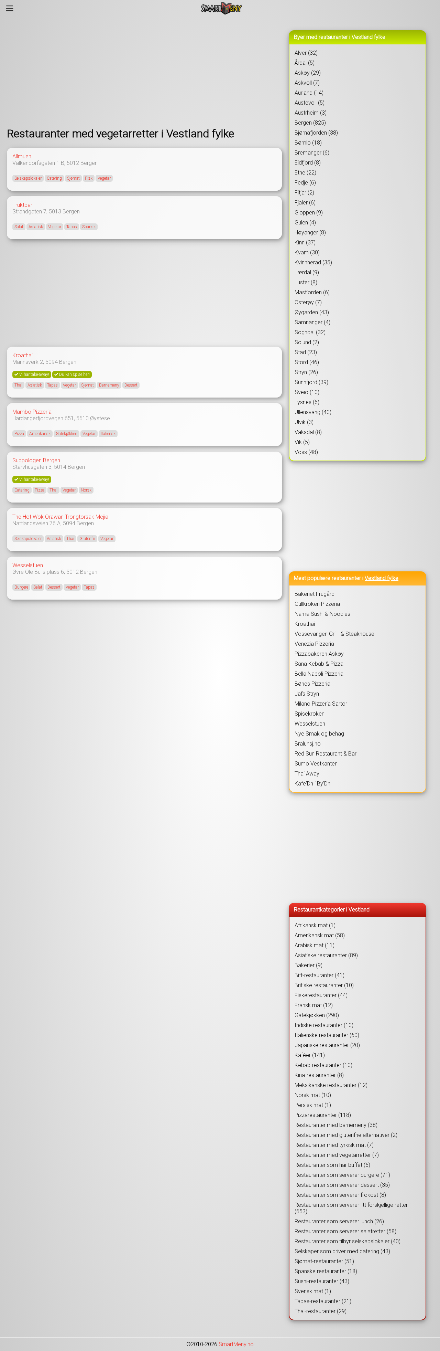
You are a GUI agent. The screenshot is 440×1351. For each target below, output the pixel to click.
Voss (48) (306, 452)
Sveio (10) (307, 392)
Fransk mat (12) (314, 1005)
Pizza (19, 433)
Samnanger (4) (312, 322)
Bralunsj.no (308, 743)
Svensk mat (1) (313, 1291)
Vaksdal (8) (308, 432)
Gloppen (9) (309, 212)
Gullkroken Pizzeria (317, 604)
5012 (73, 163)
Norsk (86, 490)
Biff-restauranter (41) (319, 975)
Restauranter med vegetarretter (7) (337, 1155)
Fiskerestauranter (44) (321, 995)
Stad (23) (306, 352)
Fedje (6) (305, 182)
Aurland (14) (309, 92)
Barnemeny (109, 385)
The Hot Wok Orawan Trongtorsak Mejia (60, 517)
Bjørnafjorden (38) (316, 132)
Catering (54, 178)
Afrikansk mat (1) (315, 925)
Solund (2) (307, 342)
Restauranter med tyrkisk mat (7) (334, 1145)
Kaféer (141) (310, 1055)
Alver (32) (306, 53)
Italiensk (108, 433)
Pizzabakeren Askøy (319, 654)
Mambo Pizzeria (32, 412)
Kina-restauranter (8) (319, 1075)
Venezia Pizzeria (314, 644)
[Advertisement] (144, 71)
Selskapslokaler (28, 178)
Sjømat (73, 178)
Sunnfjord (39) (311, 382)
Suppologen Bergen (36, 460)
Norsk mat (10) (313, 1095)
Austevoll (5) (309, 102)
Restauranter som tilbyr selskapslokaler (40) (347, 1241)
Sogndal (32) (310, 332)
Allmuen (21, 156)
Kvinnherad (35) (313, 262)
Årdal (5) (305, 63)
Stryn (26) (306, 372)
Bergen (89, 163)
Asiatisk (36, 226)
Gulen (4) (305, 222)
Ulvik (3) (304, 422)
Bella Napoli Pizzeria (319, 674)
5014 (60, 467)
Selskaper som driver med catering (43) (342, 1251)
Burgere (21, 587)
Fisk (88, 178)
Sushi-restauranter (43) (322, 1281)
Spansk (89, 226)
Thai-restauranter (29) (320, 1311)
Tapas (71, 226)
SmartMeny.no (236, 1344)
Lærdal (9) (307, 272)
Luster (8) (306, 282)
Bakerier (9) (308, 965)
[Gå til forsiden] (221, 8)
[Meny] (10, 8)
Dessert (131, 385)
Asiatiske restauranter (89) (326, 955)
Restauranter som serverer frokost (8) (340, 1195)
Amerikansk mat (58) (320, 935)
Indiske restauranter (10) (324, 1025)
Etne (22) (305, 172)
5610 (82, 418)
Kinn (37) (305, 242)
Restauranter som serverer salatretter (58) (345, 1231)
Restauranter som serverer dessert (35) (342, 1185)
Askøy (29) (308, 73)
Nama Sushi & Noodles (322, 614)
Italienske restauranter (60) (327, 1035)
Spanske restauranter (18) (326, 1271)
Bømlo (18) (308, 142)
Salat (18, 226)
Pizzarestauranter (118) (323, 1115)
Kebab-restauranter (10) (323, 1065)
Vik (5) (302, 442)
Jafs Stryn (307, 693)
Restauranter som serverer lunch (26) (339, 1221)
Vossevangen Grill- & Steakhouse (334, 634)
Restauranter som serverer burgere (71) (342, 1175)
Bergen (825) (310, 122)
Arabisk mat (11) (314, 945)
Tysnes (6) (307, 402)
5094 (51, 362)
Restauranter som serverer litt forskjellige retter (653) (351, 1208)
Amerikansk (40, 433)
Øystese (100, 418)
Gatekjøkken (66, 433)
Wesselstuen (27, 565)
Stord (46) (307, 362)
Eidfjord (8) (308, 162)
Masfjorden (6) (312, 292)
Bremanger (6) (312, 152)
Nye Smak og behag (319, 733)
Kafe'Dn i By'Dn (312, 783)
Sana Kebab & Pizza (319, 664)
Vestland (359, 909)
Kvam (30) (307, 252)
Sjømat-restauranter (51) (324, 1261)
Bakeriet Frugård (314, 594)
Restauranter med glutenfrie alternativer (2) (346, 1135)
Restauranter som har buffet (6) (332, 1165)
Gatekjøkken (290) (317, 1015)
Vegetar (104, 178)
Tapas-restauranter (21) (323, 1301)
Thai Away (307, 773)
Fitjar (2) (304, 192)
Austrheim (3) (311, 112)
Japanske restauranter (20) (327, 1045)
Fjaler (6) (305, 202)
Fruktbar (22, 205)
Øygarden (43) (312, 312)
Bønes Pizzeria (312, 683)
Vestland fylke (381, 578)
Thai (18, 385)
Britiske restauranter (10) (324, 985)
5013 (55, 211)
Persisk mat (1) (313, 1105)
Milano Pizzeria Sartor (321, 703)
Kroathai (22, 355)
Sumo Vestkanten (316, 763)
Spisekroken (309, 713)
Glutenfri (87, 538)
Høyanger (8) (310, 232)
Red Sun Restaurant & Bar (325, 753)
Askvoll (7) (307, 83)
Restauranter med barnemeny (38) (336, 1125)
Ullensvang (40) (313, 412)
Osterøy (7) (308, 302)
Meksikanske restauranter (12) (331, 1085)
